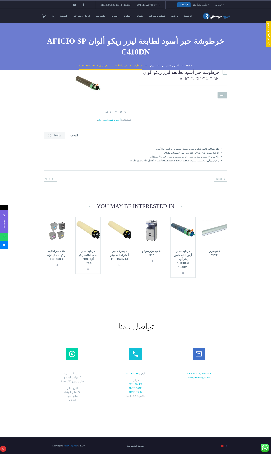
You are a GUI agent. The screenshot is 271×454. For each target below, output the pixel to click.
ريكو (100, 120)
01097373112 (135, 392)
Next (219, 179)
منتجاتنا (140, 16)
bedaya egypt (70, 445)
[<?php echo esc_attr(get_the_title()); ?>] (214, 261)
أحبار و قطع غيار (112, 120)
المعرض (114, 16)
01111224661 (135, 384)
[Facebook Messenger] (4, 245)
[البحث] (54, 16)
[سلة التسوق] (46, 16)
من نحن (174, 16)
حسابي (218, 4)
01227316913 (135, 388)
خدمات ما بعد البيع (157, 16)
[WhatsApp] (4, 237)
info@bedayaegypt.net (114, 4)
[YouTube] (74, 4)
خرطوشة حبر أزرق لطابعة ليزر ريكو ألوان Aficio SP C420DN (183, 259)
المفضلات (184, 4)
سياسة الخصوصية (135, 446)
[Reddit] (106, 112)
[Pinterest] (121, 112)
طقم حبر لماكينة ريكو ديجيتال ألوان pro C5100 (56, 255)
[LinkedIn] (111, 112)
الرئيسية (188, 16)
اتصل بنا (127, 16)
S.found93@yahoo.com (199, 373)
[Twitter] (125, 112)
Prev (47, 179)
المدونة (63, 16)
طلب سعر (100, 16)
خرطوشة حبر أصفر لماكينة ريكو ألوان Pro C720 (119, 255)
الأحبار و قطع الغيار (81, 16)
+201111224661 (147, 4)
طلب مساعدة (200, 4)
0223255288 (132, 373)
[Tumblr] (116, 112)
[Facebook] (83, 4)
